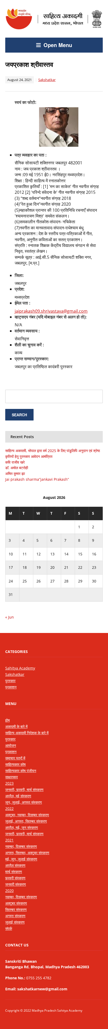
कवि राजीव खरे (15, 462)
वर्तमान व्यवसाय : (27, 331)
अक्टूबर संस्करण (16, 903)
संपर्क (8, 928)
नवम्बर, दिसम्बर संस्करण (21, 846)
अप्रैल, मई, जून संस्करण (21, 827)
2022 (9, 808)
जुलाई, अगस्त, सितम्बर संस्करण (26, 821)
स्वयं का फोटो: (25, 102)
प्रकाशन (11, 687)
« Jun (9, 617)
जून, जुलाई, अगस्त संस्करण (23, 802)
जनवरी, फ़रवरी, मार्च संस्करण (24, 789)
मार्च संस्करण (13, 871)
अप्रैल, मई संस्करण (18, 795)
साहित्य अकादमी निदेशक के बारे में (26, 732)
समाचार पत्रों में (15, 758)
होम (7, 720)
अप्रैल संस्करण (15, 865)
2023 (9, 783)
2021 (9, 840)
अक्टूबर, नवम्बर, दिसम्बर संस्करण (27, 814)
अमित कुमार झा (15, 473)
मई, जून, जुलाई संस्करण (21, 858)
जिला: (19, 275)
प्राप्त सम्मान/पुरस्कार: (32, 359)
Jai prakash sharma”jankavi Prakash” (37, 479)
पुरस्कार (10, 680)
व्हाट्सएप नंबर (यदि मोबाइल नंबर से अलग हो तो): (51, 317)
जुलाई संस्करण (15, 922)
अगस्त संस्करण (15, 915)
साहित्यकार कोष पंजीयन (20, 770)
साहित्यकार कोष (15, 764)
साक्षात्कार (11, 776)
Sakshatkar (47, 79)
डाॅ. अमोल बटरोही (16, 467)
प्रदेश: (20, 289)
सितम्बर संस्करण (16, 909)
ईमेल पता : (22, 303)
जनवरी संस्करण (15, 884)
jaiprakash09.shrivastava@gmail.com (51, 311)
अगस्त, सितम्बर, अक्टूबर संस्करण (27, 852)
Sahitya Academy (20, 668)
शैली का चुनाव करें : (29, 345)
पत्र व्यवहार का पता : (31, 155)
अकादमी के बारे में (16, 726)
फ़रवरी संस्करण (15, 877)
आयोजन (10, 745)
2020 (9, 890)
